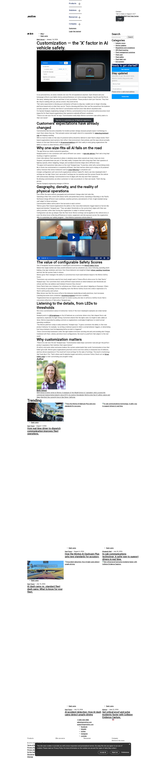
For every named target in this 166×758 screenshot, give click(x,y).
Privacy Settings (33, 750)
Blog (42, 34)
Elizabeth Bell (107, 551)
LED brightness (54, 315)
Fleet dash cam (121, 59)
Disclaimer (30, 754)
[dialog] (83, 749)
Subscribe (125, 97)
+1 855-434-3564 (83, 720)
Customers (72, 28)
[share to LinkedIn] (31, 34)
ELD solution (120, 62)
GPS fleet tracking (122, 50)
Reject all (114, 752)
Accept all (103, 752)
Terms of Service (33, 745)
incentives (106, 270)
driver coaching (96, 270)
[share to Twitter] (28, 34)
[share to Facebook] (32, 34)
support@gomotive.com (85, 724)
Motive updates (121, 45)
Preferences (125, 752)
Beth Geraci (41, 39)
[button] (115, 719)
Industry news (120, 43)
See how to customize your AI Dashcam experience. (73, 120)
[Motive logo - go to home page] (31, 16)
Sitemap (30, 757)
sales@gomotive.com (84, 722)
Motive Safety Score (92, 265)
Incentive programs (68, 296)
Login (71, 31)
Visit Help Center (133, 16)
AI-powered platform (68, 142)
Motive (104, 710)
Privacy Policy (32, 748)
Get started (77, 31)
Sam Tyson (30, 426)
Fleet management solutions (125, 52)
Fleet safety (120, 57)
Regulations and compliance (125, 48)
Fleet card (119, 55)
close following (73, 170)
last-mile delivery (89, 154)
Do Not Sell (31, 752)
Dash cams (44, 36)
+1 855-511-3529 (121, 16)
